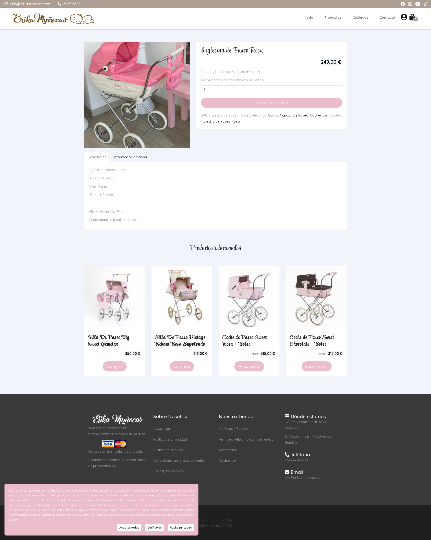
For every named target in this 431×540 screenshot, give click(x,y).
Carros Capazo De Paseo (288, 115)
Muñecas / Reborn (233, 428)
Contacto (387, 17)
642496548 (71, 4)
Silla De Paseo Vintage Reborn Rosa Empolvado (180, 341)
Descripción (97, 157)
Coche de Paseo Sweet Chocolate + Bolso (312, 341)
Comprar (114, 366)
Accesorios (228, 450)
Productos (332, 17)
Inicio (309, 17)
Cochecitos (319, 115)
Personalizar (249, 366)
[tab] (97, 157)
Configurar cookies (168, 471)
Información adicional (130, 157)
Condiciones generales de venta (178, 460)
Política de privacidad (170, 439)
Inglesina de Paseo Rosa (220, 121)
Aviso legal (162, 428)
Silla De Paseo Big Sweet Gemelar (109, 341)
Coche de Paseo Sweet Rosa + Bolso (244, 341)
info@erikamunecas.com (30, 4)
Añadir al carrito (272, 102)
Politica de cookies (168, 450)
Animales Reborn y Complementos (246, 439)
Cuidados (360, 17)
